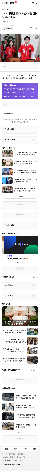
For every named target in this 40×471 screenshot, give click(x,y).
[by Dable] (34, 371)
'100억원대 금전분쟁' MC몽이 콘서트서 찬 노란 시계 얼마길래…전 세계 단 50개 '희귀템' (25, 172)
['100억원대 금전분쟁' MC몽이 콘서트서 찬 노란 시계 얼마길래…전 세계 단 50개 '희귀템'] (7, 175)
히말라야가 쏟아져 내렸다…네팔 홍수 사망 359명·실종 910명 (26, 397)
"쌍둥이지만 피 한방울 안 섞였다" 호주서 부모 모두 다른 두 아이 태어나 (25, 163)
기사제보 (19, 457)
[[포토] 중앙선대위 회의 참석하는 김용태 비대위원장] (20, 48)
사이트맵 (33, 449)
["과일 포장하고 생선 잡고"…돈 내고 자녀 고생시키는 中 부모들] (32, 335)
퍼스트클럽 (5, 457)
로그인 (6, 449)
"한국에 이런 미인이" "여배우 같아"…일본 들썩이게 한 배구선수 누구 (25, 181)
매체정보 (22, 460)
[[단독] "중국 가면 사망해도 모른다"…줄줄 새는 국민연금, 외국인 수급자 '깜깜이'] (32, 353)
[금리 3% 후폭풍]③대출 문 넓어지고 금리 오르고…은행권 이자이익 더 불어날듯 (20, 96)
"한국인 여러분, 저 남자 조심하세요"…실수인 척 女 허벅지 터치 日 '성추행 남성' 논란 (25, 190)
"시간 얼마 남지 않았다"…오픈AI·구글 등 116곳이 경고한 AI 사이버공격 (20, 93)
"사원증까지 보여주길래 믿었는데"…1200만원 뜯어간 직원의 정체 (26, 416)
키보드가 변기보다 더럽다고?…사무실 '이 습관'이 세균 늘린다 (26, 406)
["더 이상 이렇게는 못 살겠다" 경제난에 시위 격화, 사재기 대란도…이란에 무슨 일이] (32, 363)
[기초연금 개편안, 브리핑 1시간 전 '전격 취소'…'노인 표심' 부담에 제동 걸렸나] (32, 344)
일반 (8, 9)
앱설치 (15, 449)
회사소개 (4, 454)
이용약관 (15, 460)
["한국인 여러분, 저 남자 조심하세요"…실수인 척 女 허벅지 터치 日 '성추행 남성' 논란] (7, 193)
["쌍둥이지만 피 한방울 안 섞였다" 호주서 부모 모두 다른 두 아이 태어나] (7, 165)
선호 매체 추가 (9, 29)
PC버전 (25, 449)
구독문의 (12, 457)
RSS (24, 457)
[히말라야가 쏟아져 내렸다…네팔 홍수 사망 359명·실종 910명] (8, 400)
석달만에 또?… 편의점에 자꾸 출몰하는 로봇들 (26, 426)
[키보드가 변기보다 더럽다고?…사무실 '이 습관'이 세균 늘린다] (8, 410)
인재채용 (20, 454)
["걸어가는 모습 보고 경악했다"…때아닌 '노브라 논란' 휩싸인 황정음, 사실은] (7, 156)
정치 (3, 9)
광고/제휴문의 (12, 454)
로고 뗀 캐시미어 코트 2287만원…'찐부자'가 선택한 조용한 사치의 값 (20, 89)
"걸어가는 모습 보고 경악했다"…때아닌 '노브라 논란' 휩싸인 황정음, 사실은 (25, 154)
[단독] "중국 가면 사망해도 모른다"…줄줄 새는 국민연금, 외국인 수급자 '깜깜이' (15, 351)
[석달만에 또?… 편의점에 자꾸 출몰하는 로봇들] (8, 429)
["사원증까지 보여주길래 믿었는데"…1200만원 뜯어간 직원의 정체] (8, 420)
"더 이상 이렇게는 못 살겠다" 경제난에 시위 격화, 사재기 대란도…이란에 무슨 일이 (15, 361)
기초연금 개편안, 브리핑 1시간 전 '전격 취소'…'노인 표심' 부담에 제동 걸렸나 (15, 342)
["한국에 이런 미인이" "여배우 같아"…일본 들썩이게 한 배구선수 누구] (7, 184)
